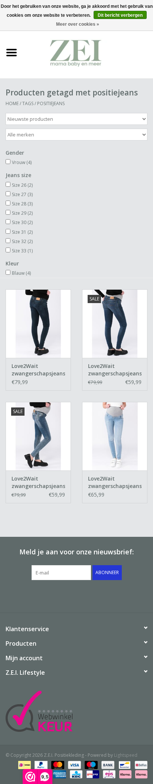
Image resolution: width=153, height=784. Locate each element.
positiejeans (51, 103)
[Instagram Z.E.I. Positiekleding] (103, 595)
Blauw (21, 273)
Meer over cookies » (77, 24)
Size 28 (22, 204)
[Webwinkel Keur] (76, 711)
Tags (27, 103)
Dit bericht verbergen (120, 15)
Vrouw (22, 162)
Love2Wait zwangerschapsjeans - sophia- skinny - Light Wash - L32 (114, 482)
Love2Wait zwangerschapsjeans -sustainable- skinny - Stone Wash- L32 (38, 482)
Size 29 (22, 213)
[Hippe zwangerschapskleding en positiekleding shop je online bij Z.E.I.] (88, 52)
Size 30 (22, 222)
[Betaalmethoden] (24, 764)
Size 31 (22, 232)
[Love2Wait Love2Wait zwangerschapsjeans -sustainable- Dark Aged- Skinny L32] (38, 323)
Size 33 (22, 251)
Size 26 (22, 185)
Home (12, 103)
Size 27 (22, 194)
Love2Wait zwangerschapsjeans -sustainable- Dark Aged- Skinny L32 (38, 369)
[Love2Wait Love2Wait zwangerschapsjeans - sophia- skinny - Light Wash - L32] (114, 436)
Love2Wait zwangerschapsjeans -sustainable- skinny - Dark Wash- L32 (114, 369)
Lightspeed (125, 755)
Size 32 (22, 241)
